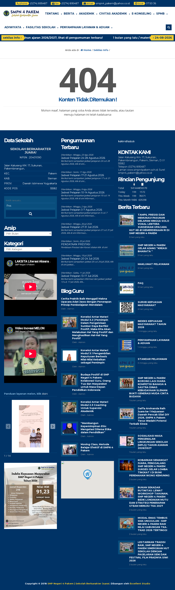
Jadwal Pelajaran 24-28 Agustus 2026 (83, 158)
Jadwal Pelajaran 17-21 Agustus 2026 (82, 175)
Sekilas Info (100, 50)
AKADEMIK (86, 13)
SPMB (160, 13)
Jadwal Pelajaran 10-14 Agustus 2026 (82, 192)
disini (45, 393)
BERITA (69, 13)
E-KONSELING (141, 13)
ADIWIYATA (12, 27)
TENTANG (52, 13)
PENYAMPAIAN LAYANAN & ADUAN (84, 27)
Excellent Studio (140, 583)
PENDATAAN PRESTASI (75, 244)
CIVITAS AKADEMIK (113, 13)
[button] (52, 426)
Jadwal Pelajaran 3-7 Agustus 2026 (81, 209)
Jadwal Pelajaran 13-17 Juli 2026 (79, 275)
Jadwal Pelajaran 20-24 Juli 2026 (80, 258)
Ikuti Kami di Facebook (126, 141)
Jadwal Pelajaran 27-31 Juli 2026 (79, 227)
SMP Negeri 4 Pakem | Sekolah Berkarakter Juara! (78, 583)
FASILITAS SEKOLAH (40, 27)
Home (87, 50)
